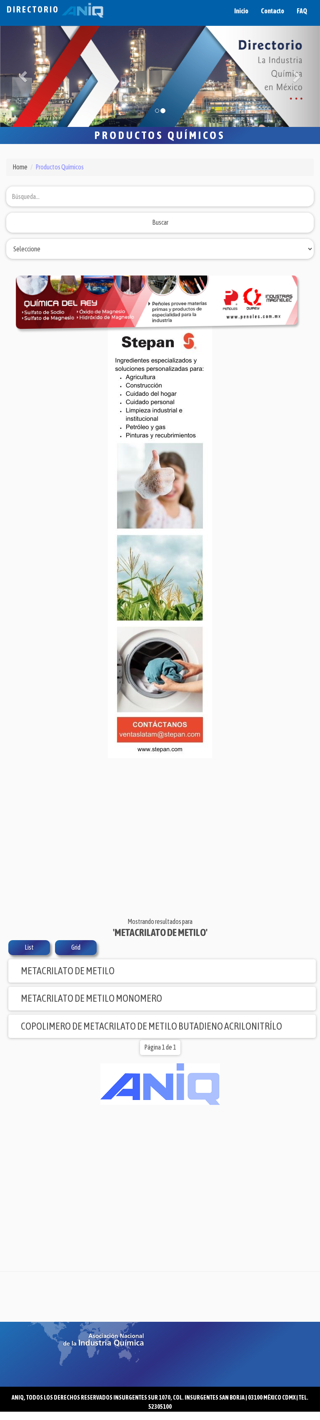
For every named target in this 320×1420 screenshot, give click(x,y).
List (29, 947)
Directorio (34, 9)
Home (20, 167)
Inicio (241, 11)
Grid (75, 947)
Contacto (272, 11)
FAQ (302, 11)
